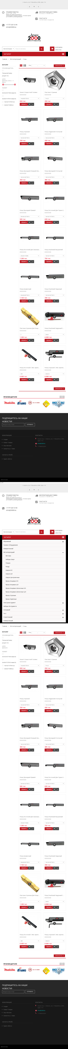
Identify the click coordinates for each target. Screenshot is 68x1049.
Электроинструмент (9, 602)
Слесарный (6, 610)
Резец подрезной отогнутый (53, 132)
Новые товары (7, 442)
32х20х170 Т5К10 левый (9, 98)
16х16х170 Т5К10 (9, 102)
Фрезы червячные (11, 599)
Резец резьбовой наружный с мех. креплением (55, 328)
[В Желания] (29, 104)
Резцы (7, 566)
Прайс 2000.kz (7, 459)
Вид (30, 65)
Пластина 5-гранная (51, 92)
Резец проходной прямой (27, 210)
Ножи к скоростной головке (28, 92)
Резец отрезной (25, 132)
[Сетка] (21, 65)
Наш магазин (7, 445)
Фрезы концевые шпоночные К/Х (16, 588)
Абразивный (7, 541)
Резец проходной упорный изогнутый (30, 171)
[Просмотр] (29, 81)
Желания (34, 6)
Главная (4, 59)
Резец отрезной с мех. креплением (55, 367)
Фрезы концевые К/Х (12, 581)
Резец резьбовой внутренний (54, 249)
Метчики (8, 556)
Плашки (8, 563)
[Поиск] (41, 49)
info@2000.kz (41, 443)
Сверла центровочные (12, 577)
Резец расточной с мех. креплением (30, 367)
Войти (38, 6)
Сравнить (32, 104)
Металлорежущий (8, 552)
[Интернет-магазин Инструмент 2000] (34, 37)
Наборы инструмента (10, 606)
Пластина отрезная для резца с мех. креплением (30, 328)
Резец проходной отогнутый (53, 171)
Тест (4, 613)
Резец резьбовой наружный (53, 289)
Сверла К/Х (9, 570)
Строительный (7, 617)
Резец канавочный (25, 289)
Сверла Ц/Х (9, 574)
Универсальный (8, 620)
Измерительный (8, 548)
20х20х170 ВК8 (8, 105)
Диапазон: (5, 80)
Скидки (5, 439)
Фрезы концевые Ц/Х (12, 584)
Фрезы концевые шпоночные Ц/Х (16, 592)
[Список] (24, 65)
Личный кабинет (29, 6)
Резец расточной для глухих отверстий (55, 210)
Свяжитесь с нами (9, 448)
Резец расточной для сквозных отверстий (30, 249)
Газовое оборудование (10, 545)
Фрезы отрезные (11, 595)
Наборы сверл (10, 559)
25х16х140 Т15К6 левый (9, 93)
